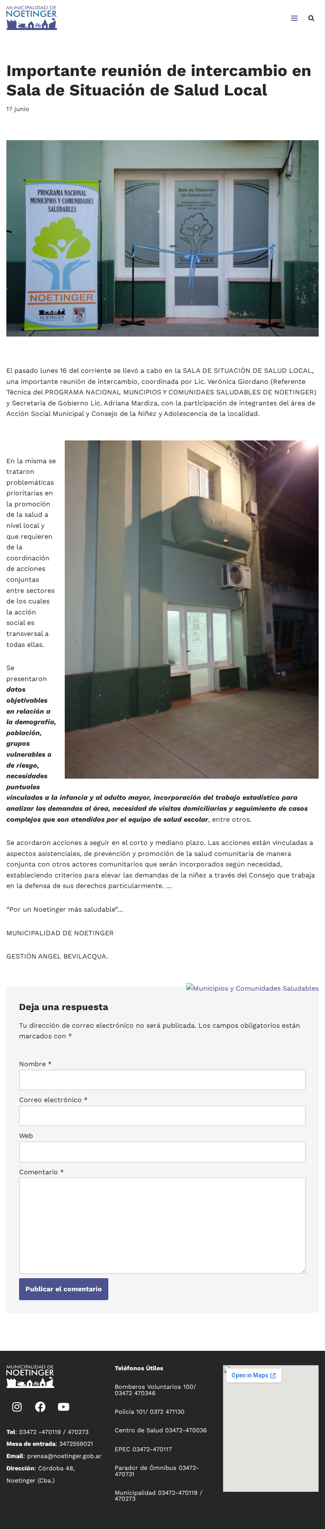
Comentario (41, 1172)
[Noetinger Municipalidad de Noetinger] (31, 18)
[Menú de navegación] (294, 18)
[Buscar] (311, 18)
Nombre (35, 1064)
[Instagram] (17, 1407)
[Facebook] (40, 1407)
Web (26, 1136)
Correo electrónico (53, 1100)
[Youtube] (63, 1407)
